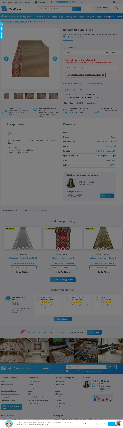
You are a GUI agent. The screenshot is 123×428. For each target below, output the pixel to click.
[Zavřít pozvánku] (119, 403)
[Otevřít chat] (118, 423)
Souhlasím (114, 423)
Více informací (44, 424)
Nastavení (86, 423)
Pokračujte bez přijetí (99, 423)
